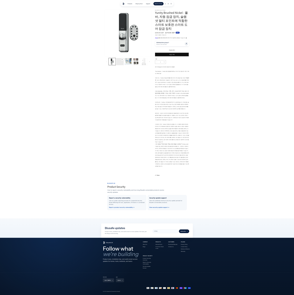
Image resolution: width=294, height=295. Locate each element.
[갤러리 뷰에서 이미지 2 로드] (128, 61)
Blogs (144, 246)
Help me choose (158, 3)
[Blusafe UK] (124, 4)
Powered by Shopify (115, 291)
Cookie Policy (184, 246)
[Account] (168, 3)
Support (148, 3)
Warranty (183, 251)
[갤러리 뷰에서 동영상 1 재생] (120, 61)
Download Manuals (172, 244)
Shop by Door (139, 3)
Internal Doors (158, 244)
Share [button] (158, 175)
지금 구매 (172, 54)
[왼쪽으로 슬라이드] (106, 61)
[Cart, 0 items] (171, 3)
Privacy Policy (184, 244)
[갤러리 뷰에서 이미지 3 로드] (135, 61)
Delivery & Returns (185, 249)
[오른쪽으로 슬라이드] (149, 61)
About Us (145, 244)
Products (130, 3)
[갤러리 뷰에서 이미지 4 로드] (143, 61)
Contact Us (171, 246)
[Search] (165, 3)
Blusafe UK (109, 291)
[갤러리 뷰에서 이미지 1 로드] (112, 61)
